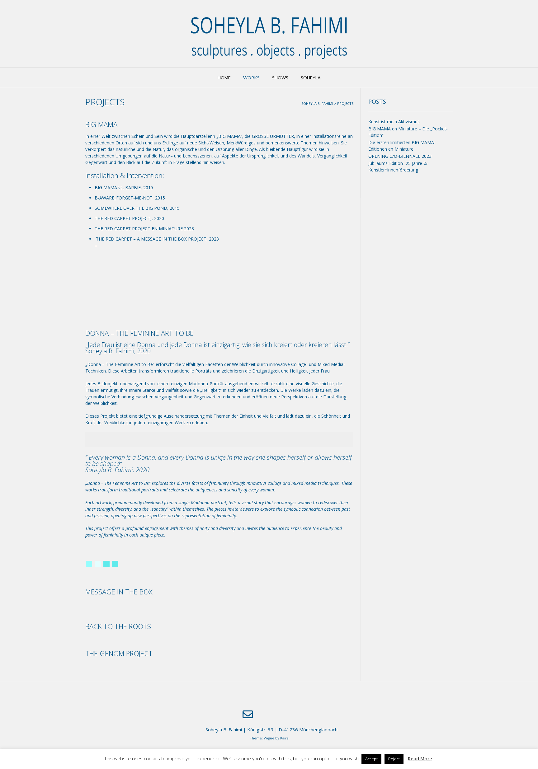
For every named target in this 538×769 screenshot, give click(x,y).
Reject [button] (394, 759)
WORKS (251, 77)
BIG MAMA (101, 124)
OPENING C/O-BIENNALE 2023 (400, 156)
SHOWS (280, 77)
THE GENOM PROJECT (119, 653)
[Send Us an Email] (248, 714)
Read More (420, 758)
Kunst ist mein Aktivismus (394, 121)
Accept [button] (371, 759)
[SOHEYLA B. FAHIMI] (269, 33)
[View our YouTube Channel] (266, 715)
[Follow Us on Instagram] (283, 715)
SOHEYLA (311, 77)
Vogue (269, 738)
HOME (224, 77)
